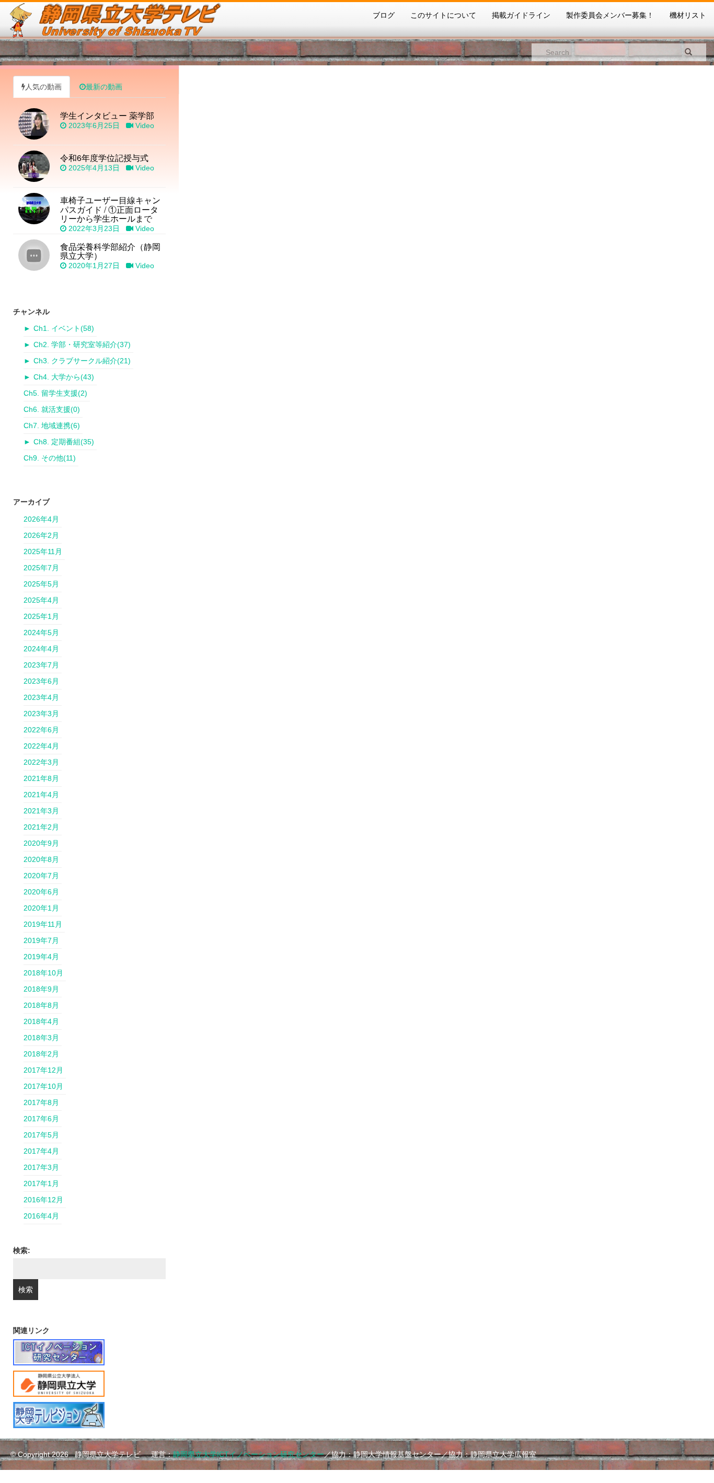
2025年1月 (41, 616)
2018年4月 (41, 1021)
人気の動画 (43, 87)
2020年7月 (41, 875)
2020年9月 (41, 843)
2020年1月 (41, 908)
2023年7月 (41, 665)
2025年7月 (41, 568)
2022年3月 (41, 762)
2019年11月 (43, 924)
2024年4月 (41, 649)
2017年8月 (41, 1102)
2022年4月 (41, 746)
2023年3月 (41, 713)
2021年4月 (41, 794)
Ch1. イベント (63, 328)
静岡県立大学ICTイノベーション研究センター (248, 1454)
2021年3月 (41, 811)
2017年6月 (41, 1118)
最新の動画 (104, 87)
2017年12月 (43, 1070)
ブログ (384, 15)
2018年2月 (41, 1054)
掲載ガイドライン (521, 15)
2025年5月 (41, 584)
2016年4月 (41, 1216)
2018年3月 (41, 1037)
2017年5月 (41, 1135)
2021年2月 (41, 827)
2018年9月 (41, 989)
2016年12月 (43, 1199)
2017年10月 (43, 1086)
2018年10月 (43, 973)
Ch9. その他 (50, 458)
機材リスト (688, 15)
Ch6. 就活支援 (52, 409)
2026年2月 (41, 535)
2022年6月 (41, 730)
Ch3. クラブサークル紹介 (82, 361)
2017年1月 (41, 1183)
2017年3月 (41, 1167)
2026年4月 (41, 519)
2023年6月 (41, 681)
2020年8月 (41, 859)
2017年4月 (41, 1151)
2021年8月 (41, 778)
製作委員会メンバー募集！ (610, 15)
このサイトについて (443, 15)
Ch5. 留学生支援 (55, 393)
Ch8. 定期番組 (63, 442)
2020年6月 (41, 892)
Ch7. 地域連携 (52, 425)
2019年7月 (41, 940)
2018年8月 (41, 1005)
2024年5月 (41, 632)
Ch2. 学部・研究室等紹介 (82, 344)
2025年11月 (43, 551)
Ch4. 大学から (63, 377)
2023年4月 (41, 697)
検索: (21, 1250)
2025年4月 (41, 600)
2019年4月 (41, 956)
